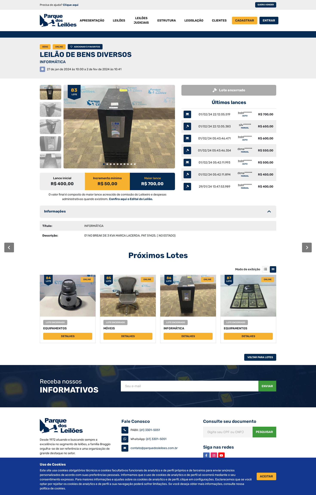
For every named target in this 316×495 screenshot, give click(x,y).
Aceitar (266, 476)
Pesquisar (264, 432)
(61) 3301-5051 (150, 430)
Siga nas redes (218, 447)
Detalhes (68, 336)
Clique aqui (70, 4)
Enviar (267, 386)
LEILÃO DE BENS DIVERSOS (86, 54)
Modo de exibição (247, 269)
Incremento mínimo (107, 178)
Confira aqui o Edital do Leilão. (131, 199)
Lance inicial (62, 178)
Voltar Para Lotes (260, 357)
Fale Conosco (135, 421)
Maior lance (152, 178)
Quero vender (266, 4)
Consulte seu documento (229, 421)
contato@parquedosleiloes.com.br (154, 448)
